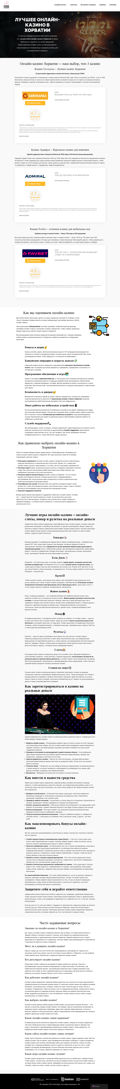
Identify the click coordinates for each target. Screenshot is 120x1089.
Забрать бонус (35, 103)
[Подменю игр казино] (66, 4)
